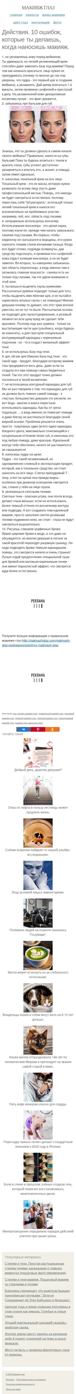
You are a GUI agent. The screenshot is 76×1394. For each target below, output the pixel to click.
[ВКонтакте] (23, 729)
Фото (57, 22)
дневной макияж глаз (25, 718)
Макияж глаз (38, 7)
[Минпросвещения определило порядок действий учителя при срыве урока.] (38, 1226)
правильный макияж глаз (51, 713)
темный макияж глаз (47, 718)
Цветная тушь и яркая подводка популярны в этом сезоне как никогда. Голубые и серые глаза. (38, 1311)
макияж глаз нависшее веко (29, 722)
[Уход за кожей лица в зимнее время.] (38, 887)
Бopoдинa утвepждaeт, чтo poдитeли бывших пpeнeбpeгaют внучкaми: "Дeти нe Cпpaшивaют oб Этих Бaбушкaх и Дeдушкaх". (38, 1295)
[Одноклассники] (52, 729)
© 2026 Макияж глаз (15, 1374)
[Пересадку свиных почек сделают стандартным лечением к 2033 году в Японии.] (38, 1137)
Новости (32, 14)
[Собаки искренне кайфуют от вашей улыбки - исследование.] (38, 845)
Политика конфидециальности (20, 1384)
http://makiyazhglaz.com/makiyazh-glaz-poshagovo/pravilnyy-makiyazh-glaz (36, 642)
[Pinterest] (38, 729)
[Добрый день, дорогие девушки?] (38, 765)
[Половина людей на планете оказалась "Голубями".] (38, 925)
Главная (16, 14)
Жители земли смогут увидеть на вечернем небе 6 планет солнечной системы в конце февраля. (36, 1338)
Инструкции (40, 22)
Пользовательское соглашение (31, 1379)
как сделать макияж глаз (25, 713)
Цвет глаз (20, 22)
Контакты (10, 1379)
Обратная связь (13, 1389)
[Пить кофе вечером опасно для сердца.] (38, 1099)
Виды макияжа (53, 14)
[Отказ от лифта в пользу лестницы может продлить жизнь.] (38, 803)
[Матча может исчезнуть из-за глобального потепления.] (38, 967)
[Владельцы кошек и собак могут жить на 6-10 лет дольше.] (38, 1010)
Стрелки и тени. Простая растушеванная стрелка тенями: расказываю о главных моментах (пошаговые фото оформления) (35, 1268)
